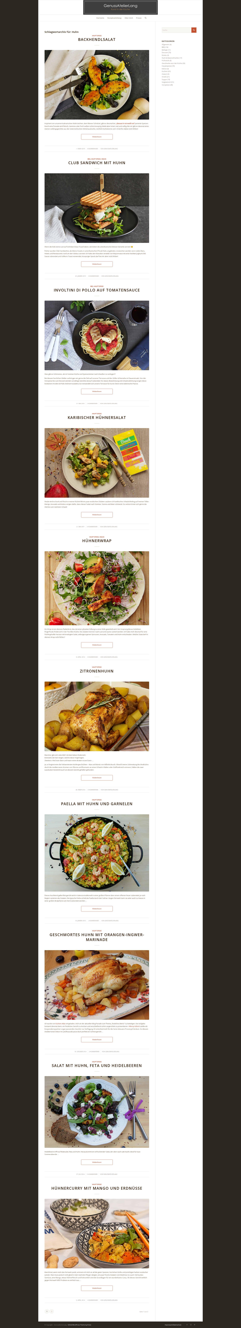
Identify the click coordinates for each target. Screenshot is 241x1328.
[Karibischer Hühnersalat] (97, 463)
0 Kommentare (93, 276)
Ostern (164, 74)
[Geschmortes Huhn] (97, 985)
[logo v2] (120, 7)
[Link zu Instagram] (191, 1325)
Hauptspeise (97, 36)
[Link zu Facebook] (187, 1325)
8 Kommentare (92, 149)
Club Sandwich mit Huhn (97, 162)
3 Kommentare (94, 1051)
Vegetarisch (166, 82)
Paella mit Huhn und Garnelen (97, 803)
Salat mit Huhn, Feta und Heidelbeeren (97, 1065)
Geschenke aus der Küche (172, 63)
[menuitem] (100, 18)
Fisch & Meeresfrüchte (170, 58)
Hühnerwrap (97, 540)
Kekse (164, 69)
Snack (103, 159)
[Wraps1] (97, 588)
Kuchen (165, 71)
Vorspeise (166, 85)
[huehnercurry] (97, 1233)
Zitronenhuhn (97, 671)
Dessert (165, 52)
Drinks (164, 55)
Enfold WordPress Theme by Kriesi (79, 1325)
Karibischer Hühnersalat (97, 417)
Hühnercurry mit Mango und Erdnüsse (96, 1188)
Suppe (164, 79)
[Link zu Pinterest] (194, 1325)
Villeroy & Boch (134, 1026)
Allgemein (165, 44)
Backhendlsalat (97, 39)
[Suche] (144, 18)
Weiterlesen (97, 137)
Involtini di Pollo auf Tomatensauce (97, 290)
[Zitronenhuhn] (97, 716)
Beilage (164, 50)
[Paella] (97, 853)
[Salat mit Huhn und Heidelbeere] (97, 1112)
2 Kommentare (92, 403)
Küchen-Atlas (61, 1023)
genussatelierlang (111, 149)
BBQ (89, 159)
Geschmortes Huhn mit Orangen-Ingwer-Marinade (97, 937)
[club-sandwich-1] (97, 208)
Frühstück (165, 60)
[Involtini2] (97, 335)
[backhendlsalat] (97, 85)
